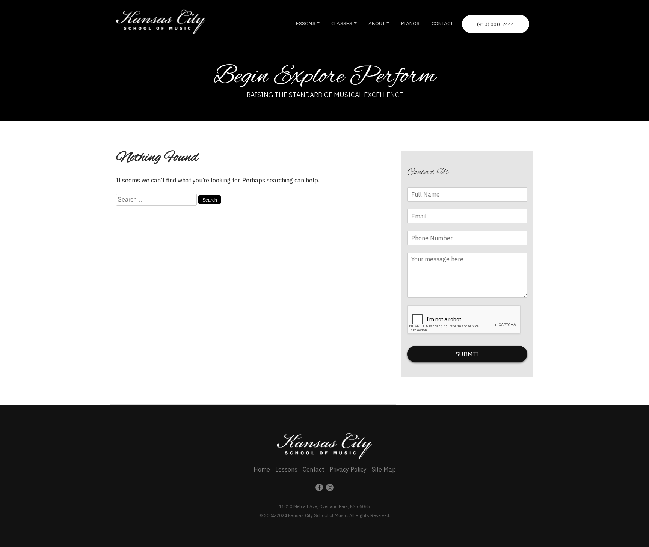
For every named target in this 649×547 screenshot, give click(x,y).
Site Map (384, 469)
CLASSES (341, 23)
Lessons (286, 469)
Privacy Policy (348, 469)
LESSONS (304, 23)
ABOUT (376, 23)
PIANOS (410, 23)
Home (262, 469)
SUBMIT (467, 354)
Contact (313, 469)
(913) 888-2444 (496, 24)
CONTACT (442, 23)
